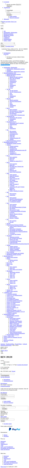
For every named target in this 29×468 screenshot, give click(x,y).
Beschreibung (7, 379)
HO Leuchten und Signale (16, 238)
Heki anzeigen (13, 193)
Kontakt (5, 457)
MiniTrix (9, 98)
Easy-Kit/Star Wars (14, 319)
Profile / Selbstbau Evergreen (16, 191)
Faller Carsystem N (14, 184)
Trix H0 (8, 89)
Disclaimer (6, 436)
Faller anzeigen (13, 174)
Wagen (11, 83)
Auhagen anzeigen (14, 146)
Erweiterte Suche (10, 46)
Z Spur (11, 88)
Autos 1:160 (12, 273)
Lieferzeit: (3, 363)
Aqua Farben (13, 329)
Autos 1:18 (12, 277)
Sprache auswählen (11, 4)
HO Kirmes (12, 177)
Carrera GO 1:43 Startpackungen (14, 295)
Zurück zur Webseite (12, 337)
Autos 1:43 (12, 276)
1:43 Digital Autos (11, 298)
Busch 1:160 (9, 264)
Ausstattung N (13, 153)
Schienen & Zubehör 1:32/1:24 (14, 310)
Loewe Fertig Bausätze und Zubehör (15, 253)
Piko (8, 130)
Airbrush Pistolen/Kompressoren (17, 333)
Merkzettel (6, 19)
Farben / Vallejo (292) (9, 336)
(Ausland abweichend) (22, 364)
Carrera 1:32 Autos (11, 303)
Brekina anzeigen (14, 260)
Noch (8, 203)
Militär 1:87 (12, 189)
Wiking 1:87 (12, 287)
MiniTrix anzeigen (14, 100)
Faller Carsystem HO (14, 178)
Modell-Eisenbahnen (8, 33)
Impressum (6, 456)
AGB (5, 460)
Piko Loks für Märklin (15, 78)
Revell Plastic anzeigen (15, 318)
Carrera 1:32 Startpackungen (13, 302)
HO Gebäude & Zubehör (15, 200)
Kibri (8, 196)
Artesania (9, 70)
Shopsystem (3, 466)
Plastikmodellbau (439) (9, 314)
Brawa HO (12, 158)
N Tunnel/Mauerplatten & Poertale (18, 211)
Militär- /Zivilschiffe (14, 323)
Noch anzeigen (13, 204)
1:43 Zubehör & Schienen (13, 299)
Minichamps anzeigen (15, 272)
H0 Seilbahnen (13, 113)
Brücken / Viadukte (14, 218)
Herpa (8, 265)
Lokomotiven (13, 82)
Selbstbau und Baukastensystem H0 (18, 150)
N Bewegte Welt (13, 242)
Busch (8, 162)
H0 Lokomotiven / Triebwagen (17, 111)
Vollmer (8, 245)
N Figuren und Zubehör (15, 234)
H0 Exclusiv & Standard (15, 229)
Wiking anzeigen (13, 285)
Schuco (8, 279)
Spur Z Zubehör (10, 252)
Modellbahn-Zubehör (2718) (10, 142)
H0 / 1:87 (12, 261)
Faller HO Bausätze (14, 176)
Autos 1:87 (12, 275)
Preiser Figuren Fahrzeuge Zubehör (15, 224)
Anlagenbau (12, 168)
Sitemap (5, 435)
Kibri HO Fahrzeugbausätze (16, 199)
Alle (5, 31)
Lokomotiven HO (14, 134)
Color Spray (12, 330)
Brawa (8, 108)
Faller (8, 173)
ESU (8, 219)
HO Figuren (12, 180)
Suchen (5, 337)
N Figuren (12, 185)
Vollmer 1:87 (10, 290)
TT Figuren (12, 233)
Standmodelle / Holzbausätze (10, 32)
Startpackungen (13, 124)
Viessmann (9, 235)
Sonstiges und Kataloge (15, 154)
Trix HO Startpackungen (15, 92)
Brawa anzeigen (13, 109)
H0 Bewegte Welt (14, 239)
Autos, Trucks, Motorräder (16, 325)
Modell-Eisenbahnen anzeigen (14, 74)
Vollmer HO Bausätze (15, 248)
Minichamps (9, 271)
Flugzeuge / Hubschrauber (16, 321)
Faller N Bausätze (14, 181)
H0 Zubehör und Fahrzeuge (16, 230)
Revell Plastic (10, 317)
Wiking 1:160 (13, 288)
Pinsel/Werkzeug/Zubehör (16, 332)
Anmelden (3, 398)
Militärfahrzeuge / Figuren (16, 322)
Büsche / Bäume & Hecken (16, 214)
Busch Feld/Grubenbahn (15, 172)
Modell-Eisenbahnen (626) (10, 73)
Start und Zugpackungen (15, 101)
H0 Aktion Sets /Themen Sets (16, 166)
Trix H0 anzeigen (14, 90)
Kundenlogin (7, 7)
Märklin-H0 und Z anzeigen (16, 77)
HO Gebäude (13, 205)
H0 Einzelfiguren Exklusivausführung (18, 231)
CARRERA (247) (8, 292)
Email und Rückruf (8, 464)
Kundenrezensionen (8, 381)
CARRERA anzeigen (12, 294)
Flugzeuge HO (13, 170)
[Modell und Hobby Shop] (8, 21)
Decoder (12, 222)
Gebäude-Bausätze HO (15, 138)
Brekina (8, 258)
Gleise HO (12, 136)
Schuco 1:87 (12, 281)
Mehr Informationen (5, 65)
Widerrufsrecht (7, 458)
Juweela (8, 223)
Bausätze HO (13, 147)
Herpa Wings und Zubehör (16, 269)
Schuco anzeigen (13, 280)
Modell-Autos (7, 36)
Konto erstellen (13, 16)
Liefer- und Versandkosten (10, 461)
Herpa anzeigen (13, 266)
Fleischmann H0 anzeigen (16, 117)
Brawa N (12, 159)
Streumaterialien (13, 216)
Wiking (8, 284)
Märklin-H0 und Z (11, 75)
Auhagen (9, 144)
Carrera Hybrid (10, 309)
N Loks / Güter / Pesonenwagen (17, 115)
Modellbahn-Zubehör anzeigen (14, 143)
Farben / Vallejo (7, 40)
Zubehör (12, 86)
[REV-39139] (4, 350)
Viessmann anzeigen (14, 237)
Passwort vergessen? (14, 17)
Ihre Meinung (4, 392)
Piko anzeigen (13, 131)
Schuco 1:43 (12, 283)
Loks (11, 93)
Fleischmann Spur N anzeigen (17, 123)
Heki (8, 192)
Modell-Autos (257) (8, 256)
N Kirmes (12, 182)
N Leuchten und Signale (15, 241)
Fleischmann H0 (10, 116)
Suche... (3, 46)
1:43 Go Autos (10, 296)
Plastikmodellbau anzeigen (13, 315)
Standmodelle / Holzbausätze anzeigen (16, 69)
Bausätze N (12, 151)
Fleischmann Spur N (11, 121)
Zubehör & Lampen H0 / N (16, 161)
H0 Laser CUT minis (14, 210)
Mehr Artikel (4, 416)
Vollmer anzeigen (14, 246)
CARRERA (6, 38)
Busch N (12, 169)
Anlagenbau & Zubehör (15, 250)
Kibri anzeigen (13, 197)
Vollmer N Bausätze (14, 249)
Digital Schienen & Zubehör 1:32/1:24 (16, 311)
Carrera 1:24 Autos (11, 306)
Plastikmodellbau (8, 39)
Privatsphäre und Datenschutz (11, 462)
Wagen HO (12, 135)
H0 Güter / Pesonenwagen (16, 112)
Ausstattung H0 (13, 149)
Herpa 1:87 (12, 268)
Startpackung (13, 79)
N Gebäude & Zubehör (15, 201)
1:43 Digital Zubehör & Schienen (14, 300)
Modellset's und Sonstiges (16, 326)
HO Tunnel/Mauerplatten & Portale (18, 207)
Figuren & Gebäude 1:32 (12, 307)
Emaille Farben (13, 327)
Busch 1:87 (9, 262)
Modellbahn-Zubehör (9, 35)
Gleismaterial (13, 85)
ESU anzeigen (13, 220)
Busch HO (12, 165)
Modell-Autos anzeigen (12, 257)
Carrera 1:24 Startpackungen (13, 304)
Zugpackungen (13, 81)
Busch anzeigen (13, 163)
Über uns (19, 337)
